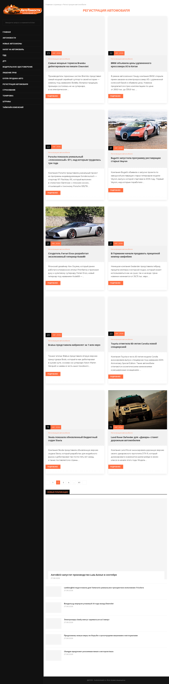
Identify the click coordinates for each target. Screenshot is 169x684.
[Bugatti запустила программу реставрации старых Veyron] (137, 129)
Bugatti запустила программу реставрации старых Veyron (136, 159)
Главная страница (53, 4)
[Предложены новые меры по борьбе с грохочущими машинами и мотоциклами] (53, 639)
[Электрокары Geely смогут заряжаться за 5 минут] (53, 623)
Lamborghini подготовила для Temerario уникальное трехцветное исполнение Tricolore (104, 587)
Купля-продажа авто (13, 78)
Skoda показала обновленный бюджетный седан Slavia (72, 438)
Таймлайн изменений (13, 107)
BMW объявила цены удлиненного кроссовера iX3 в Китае (131, 64)
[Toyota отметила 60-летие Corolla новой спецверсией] (137, 316)
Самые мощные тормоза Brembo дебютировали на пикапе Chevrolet (68, 64)
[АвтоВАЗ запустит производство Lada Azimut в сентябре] (106, 538)
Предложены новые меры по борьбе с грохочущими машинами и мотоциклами (101, 635)
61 (79, 482)
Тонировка (8, 95)
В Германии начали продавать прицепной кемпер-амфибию (135, 255)
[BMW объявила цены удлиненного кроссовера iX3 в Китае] (137, 35)
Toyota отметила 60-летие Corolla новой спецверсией (134, 345)
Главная (7, 32)
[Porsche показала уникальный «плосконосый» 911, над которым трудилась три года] (75, 129)
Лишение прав (10, 72)
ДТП (4, 61)
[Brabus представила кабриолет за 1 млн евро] (75, 316)
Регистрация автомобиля (15, 84)
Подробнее (53, 96)
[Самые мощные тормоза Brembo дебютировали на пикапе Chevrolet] (75, 35)
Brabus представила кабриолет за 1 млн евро (74, 345)
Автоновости (9, 38)
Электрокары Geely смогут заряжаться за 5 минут (86, 619)
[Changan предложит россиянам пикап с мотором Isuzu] (53, 655)
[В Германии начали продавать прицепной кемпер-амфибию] (137, 226)
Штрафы (7, 101)
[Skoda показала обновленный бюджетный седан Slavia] (75, 409)
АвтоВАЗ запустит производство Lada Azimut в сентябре (84, 574)
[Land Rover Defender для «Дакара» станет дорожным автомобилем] (137, 409)
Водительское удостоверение (18, 67)
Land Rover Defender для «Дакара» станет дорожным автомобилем (134, 438)
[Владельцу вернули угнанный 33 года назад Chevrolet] (53, 607)
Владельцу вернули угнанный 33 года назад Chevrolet (89, 603)
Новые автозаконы (12, 43)
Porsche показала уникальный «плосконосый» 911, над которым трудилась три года (74, 160)
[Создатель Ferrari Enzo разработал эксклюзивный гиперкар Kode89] (75, 226)
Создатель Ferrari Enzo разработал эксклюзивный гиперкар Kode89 (68, 255)
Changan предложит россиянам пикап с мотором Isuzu (88, 651)
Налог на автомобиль (13, 49)
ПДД (4, 55)
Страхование (9, 90)
